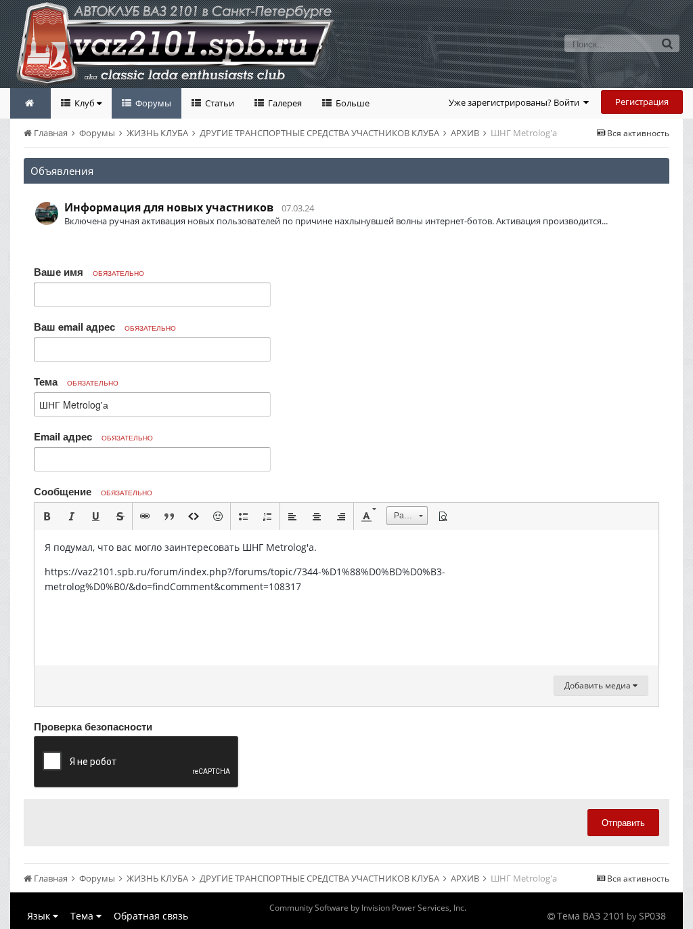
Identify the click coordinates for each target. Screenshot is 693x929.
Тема (76, 381)
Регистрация (642, 102)
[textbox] (346, 597)
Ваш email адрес (105, 326)
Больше (352, 103)
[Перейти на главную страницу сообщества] (30, 103)
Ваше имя (89, 271)
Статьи (218, 103)
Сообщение (93, 491)
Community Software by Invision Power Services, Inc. (367, 907)
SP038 (652, 915)
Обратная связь (151, 915)
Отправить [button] (623, 822)
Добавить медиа (598, 685)
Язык (40, 915)
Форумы (152, 103)
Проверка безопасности (93, 725)
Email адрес (93, 436)
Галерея (284, 103)
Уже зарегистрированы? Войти (516, 102)
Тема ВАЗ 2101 (591, 915)
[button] (47, 516)
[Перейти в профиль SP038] (46, 213)
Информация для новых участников (168, 207)
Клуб (84, 103)
